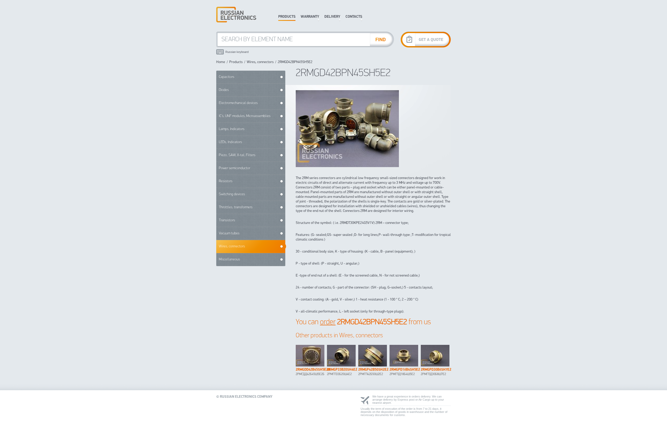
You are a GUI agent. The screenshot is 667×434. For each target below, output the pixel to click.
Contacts (353, 17)
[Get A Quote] (426, 39)
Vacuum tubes (229, 233)
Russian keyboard (237, 51)
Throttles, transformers (235, 207)
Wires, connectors (260, 62)
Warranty (310, 17)
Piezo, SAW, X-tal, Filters (237, 155)
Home (220, 62)
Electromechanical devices (238, 103)
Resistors (225, 181)
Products (286, 17)
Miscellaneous (229, 259)
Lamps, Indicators (231, 129)
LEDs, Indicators (230, 142)
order (328, 322)
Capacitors (226, 77)
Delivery (332, 17)
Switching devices (232, 194)
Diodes (224, 90)
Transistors (227, 220)
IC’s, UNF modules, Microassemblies (244, 116)
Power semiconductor (234, 168)
